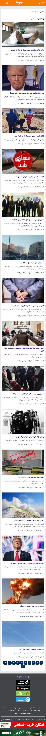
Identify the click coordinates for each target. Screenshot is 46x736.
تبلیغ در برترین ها (22, 710)
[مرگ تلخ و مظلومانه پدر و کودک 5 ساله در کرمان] (23, 34)
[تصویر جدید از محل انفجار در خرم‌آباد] (23, 591)
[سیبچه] (23, 683)
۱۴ (23, 666)
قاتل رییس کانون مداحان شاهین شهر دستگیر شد (27, 305)
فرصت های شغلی (35, 710)
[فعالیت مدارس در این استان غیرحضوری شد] (23, 161)
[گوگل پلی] (23, 688)
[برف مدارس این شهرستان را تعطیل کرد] (23, 462)
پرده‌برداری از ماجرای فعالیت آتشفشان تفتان (29, 520)
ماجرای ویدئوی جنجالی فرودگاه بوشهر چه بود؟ (28, 394)
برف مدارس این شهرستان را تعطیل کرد (31, 477)
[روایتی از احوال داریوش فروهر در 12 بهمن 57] (23, 421)
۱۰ (18, 662)
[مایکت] (23, 700)
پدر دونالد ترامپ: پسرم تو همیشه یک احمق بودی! (27, 93)
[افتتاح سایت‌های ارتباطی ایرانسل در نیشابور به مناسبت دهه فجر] (23, 333)
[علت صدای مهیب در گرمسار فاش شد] (23, 634)
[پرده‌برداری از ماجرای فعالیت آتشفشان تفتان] (23, 505)
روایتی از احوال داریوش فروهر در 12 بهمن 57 (28, 437)
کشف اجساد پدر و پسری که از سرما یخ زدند (29, 136)
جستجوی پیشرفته (25, 713)
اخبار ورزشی (23, 708)
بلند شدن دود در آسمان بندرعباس (32, 262)
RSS (16, 713)
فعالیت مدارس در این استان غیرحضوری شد (29, 177)
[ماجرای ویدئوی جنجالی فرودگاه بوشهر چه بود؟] (23, 378)
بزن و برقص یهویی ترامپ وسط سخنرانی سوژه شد (27, 563)
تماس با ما (6, 708)
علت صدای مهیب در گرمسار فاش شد (31, 649)
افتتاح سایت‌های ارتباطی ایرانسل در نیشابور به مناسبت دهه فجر (24, 349)
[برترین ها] (20, 3)
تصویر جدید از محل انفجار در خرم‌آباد (32, 606)
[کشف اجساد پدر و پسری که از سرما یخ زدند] (23, 120)
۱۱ (13, 662)
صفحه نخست (40, 708)
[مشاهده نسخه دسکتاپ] (3, 2)
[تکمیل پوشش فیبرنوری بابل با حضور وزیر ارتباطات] (23, 204)
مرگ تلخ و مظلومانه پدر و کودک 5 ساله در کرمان (27, 50)
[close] (1, 720)
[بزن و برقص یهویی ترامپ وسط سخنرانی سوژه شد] (23, 548)
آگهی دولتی (11, 710)
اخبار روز (31, 708)
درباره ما (14, 708)
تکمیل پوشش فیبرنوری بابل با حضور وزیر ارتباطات (27, 219)
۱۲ (9, 662)
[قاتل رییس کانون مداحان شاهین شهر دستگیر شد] (23, 290)
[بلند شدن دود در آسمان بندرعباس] (23, 247)
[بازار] (23, 694)
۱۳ (5, 662)
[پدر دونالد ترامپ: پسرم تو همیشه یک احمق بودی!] (23, 77)
